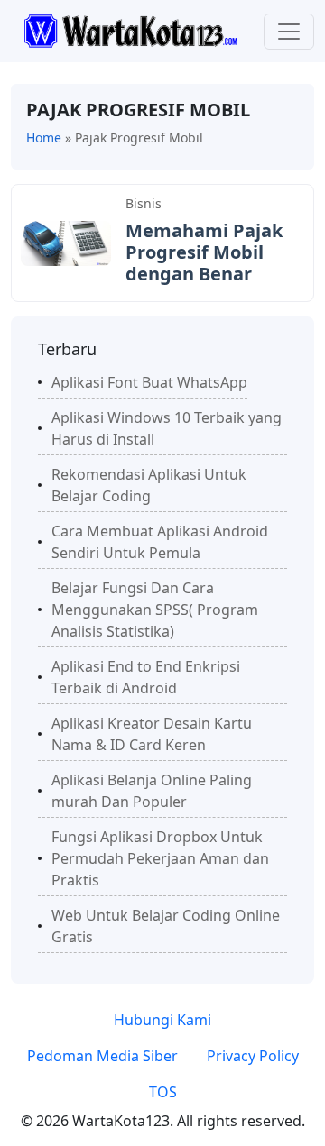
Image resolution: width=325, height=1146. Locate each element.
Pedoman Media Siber (102, 1056)
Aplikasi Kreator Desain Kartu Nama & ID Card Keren (151, 734)
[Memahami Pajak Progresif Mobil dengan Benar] (66, 242)
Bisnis (143, 203)
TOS (163, 1092)
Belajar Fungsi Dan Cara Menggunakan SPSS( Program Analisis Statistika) (154, 609)
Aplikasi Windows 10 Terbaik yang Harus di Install (166, 428)
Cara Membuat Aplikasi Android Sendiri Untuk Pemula (159, 542)
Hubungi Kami (162, 1020)
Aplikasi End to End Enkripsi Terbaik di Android (145, 677)
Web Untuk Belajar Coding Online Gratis (165, 926)
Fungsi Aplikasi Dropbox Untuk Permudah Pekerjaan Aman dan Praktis (160, 858)
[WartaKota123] (130, 30)
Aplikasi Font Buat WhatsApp (149, 382)
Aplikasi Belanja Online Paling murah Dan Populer (151, 790)
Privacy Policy (253, 1056)
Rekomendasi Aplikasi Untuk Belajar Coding (148, 485)
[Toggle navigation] (289, 32)
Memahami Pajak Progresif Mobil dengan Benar (204, 252)
